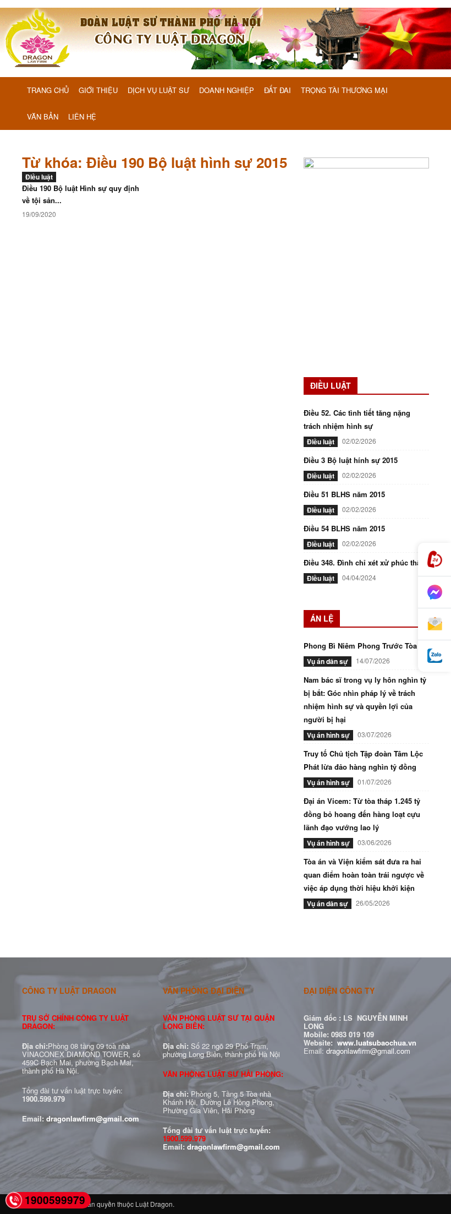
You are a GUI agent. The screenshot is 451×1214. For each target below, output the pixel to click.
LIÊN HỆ (82, 116)
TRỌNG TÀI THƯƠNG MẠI (344, 90)
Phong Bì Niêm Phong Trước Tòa (360, 645)
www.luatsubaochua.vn (376, 1042)
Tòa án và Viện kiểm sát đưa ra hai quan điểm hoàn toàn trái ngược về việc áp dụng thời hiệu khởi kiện (364, 874)
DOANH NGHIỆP (226, 90)
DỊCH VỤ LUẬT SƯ (158, 90)
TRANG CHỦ (48, 90)
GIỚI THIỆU (98, 90)
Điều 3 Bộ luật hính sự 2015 (351, 460)
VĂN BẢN (42, 116)
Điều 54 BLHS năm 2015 (344, 528)
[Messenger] (434, 592)
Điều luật (39, 177)
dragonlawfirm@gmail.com (92, 1118)
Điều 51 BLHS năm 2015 (344, 494)
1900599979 (55, 1200)
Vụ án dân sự (327, 661)
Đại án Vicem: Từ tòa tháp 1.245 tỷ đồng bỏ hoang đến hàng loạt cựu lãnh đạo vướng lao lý (362, 814)
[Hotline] (434, 559)
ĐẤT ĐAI (277, 90)
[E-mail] (434, 624)
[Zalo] (434, 656)
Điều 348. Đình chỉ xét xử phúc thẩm (365, 562)
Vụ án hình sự (328, 735)
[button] (416, 91)
